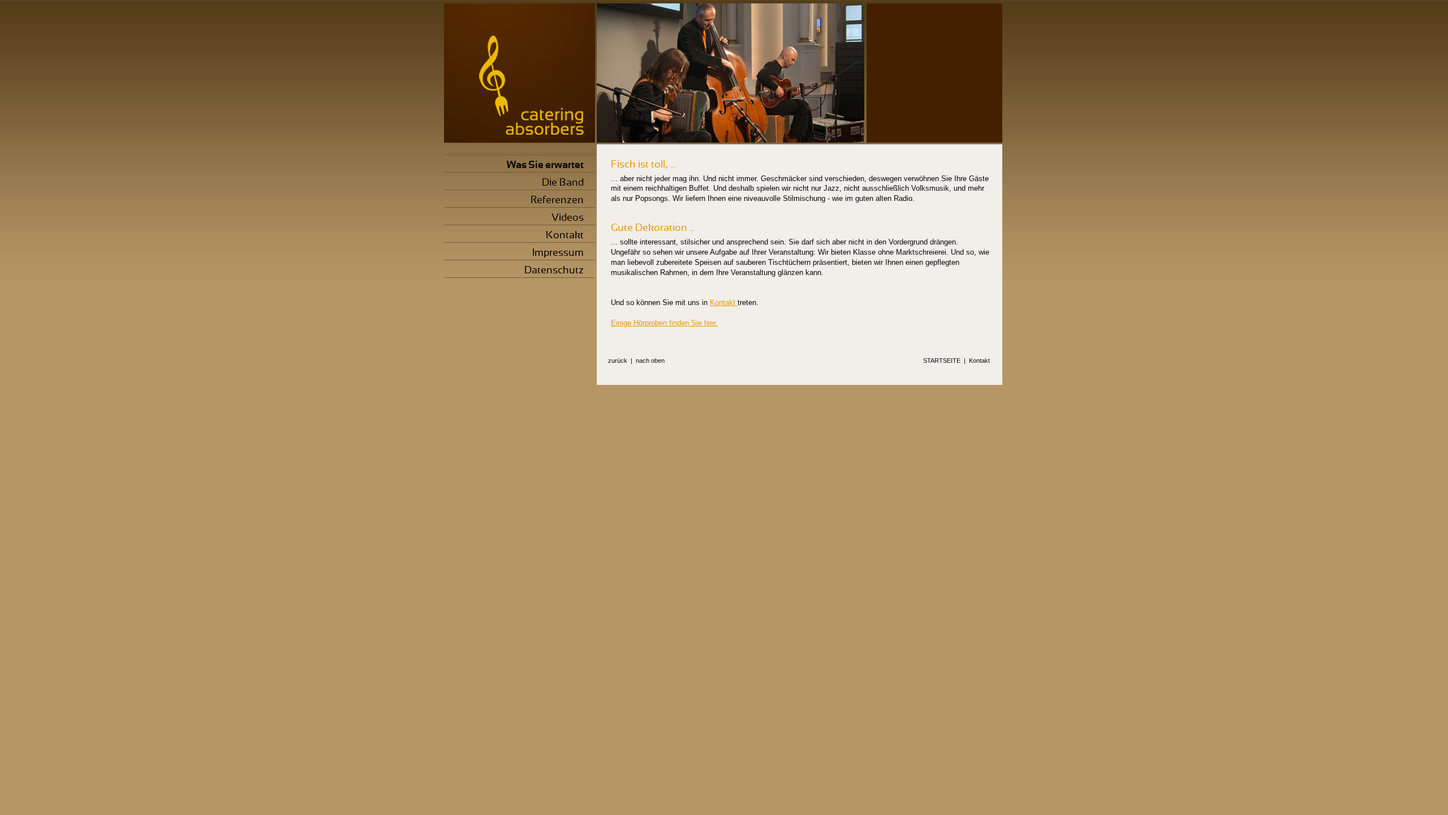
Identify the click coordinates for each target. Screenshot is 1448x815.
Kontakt (565, 235)
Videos (567, 217)
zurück (617, 360)
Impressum (558, 252)
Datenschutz (554, 270)
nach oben (650, 360)
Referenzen (557, 199)
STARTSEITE (941, 360)
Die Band (563, 182)
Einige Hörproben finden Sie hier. (664, 323)
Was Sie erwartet (545, 164)
